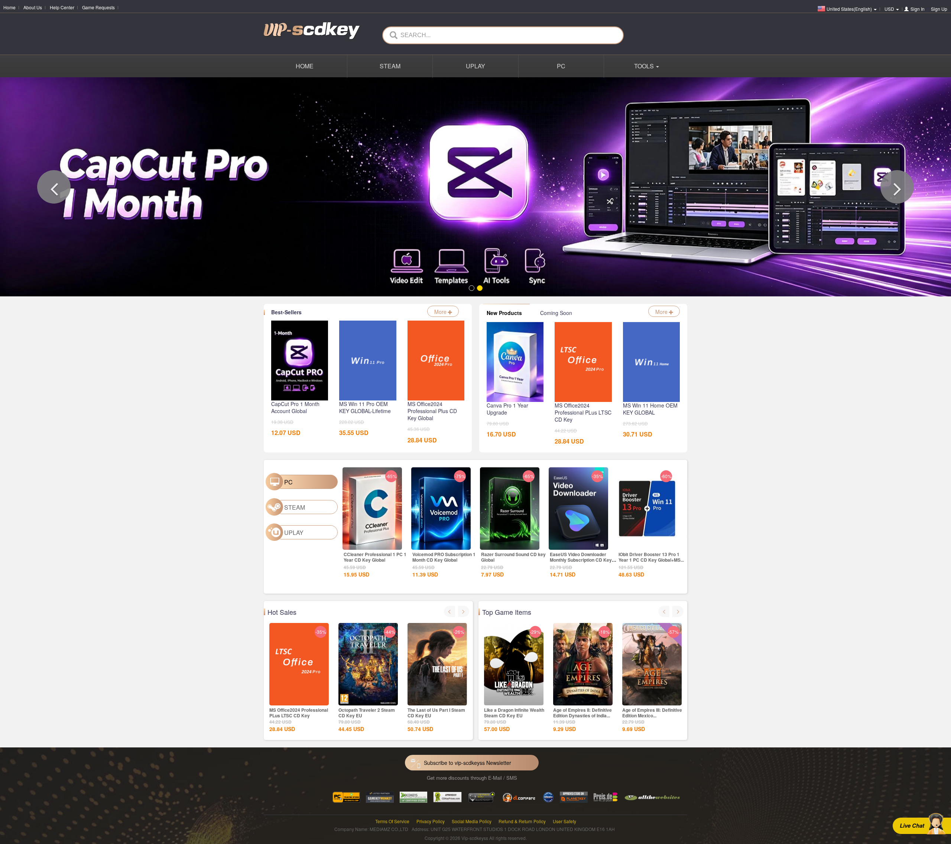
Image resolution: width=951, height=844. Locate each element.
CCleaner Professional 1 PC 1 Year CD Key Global (375, 557)
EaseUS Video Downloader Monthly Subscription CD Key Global (581, 560)
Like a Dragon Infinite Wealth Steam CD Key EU (514, 713)
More (441, 311)
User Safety (564, 821)
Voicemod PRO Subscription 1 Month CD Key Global (444, 557)
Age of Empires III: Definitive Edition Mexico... (652, 713)
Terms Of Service (392, 821)
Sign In (918, 9)
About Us (32, 7)
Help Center (62, 7)
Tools (644, 66)
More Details (372, 543)
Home (9, 7)
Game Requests (98, 7)
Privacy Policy (430, 821)
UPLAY (475, 66)
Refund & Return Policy (522, 821)
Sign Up (939, 9)
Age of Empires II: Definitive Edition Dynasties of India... (582, 713)
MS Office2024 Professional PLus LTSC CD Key (298, 713)
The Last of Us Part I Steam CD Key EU (436, 713)
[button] (54, 187)
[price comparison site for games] (481, 796)
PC (561, 66)
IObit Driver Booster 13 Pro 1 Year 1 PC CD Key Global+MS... (651, 557)
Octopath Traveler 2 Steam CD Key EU (366, 713)
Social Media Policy (471, 821)
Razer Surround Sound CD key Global (513, 557)
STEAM (390, 66)
